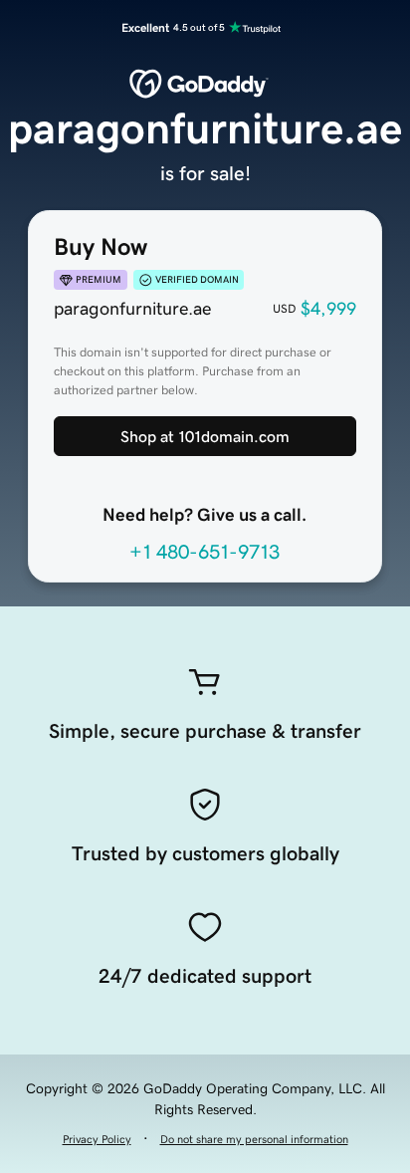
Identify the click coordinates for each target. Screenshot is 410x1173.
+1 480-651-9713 (204, 552)
